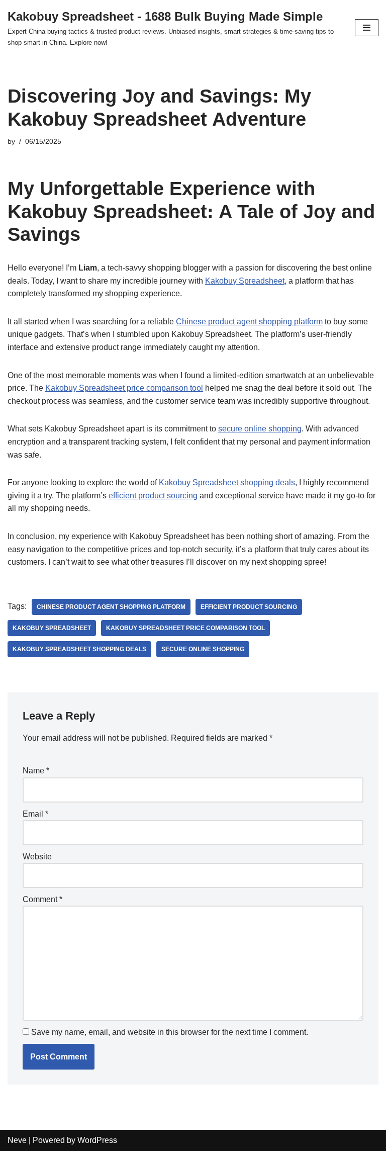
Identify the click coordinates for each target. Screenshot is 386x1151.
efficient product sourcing (153, 495)
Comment (42, 899)
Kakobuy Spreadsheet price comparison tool (124, 388)
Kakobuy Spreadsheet (244, 281)
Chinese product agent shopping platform (249, 321)
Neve (17, 1140)
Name (36, 770)
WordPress (97, 1140)
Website (37, 856)
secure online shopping (260, 428)
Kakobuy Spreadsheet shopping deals (227, 482)
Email (35, 814)
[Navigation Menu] (366, 27)
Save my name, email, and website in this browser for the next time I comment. (169, 1032)
